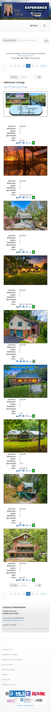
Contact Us (7, 649)
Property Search (10, 654)
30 (32, 66)
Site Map (6, 680)
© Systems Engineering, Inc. (25, 705)
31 (37, 66)
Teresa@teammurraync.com (13, 620)
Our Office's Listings (12, 659)
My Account (7, 664)
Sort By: (14, 77)
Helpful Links (8, 669)
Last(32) (43, 66)
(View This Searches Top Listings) (16, 87)
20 (15, 66)
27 (19, 66)
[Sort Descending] (39, 77)
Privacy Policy (9, 685)
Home (4, 675)
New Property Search (25, 56)
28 (24, 66)
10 (11, 66)
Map (30, 143)
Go (46, 40)
